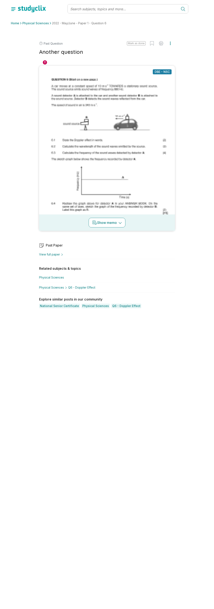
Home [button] (15, 23)
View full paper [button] (49, 254)
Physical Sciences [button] (35, 23)
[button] (59, 305)
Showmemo (107, 223)
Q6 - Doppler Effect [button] (81, 287)
